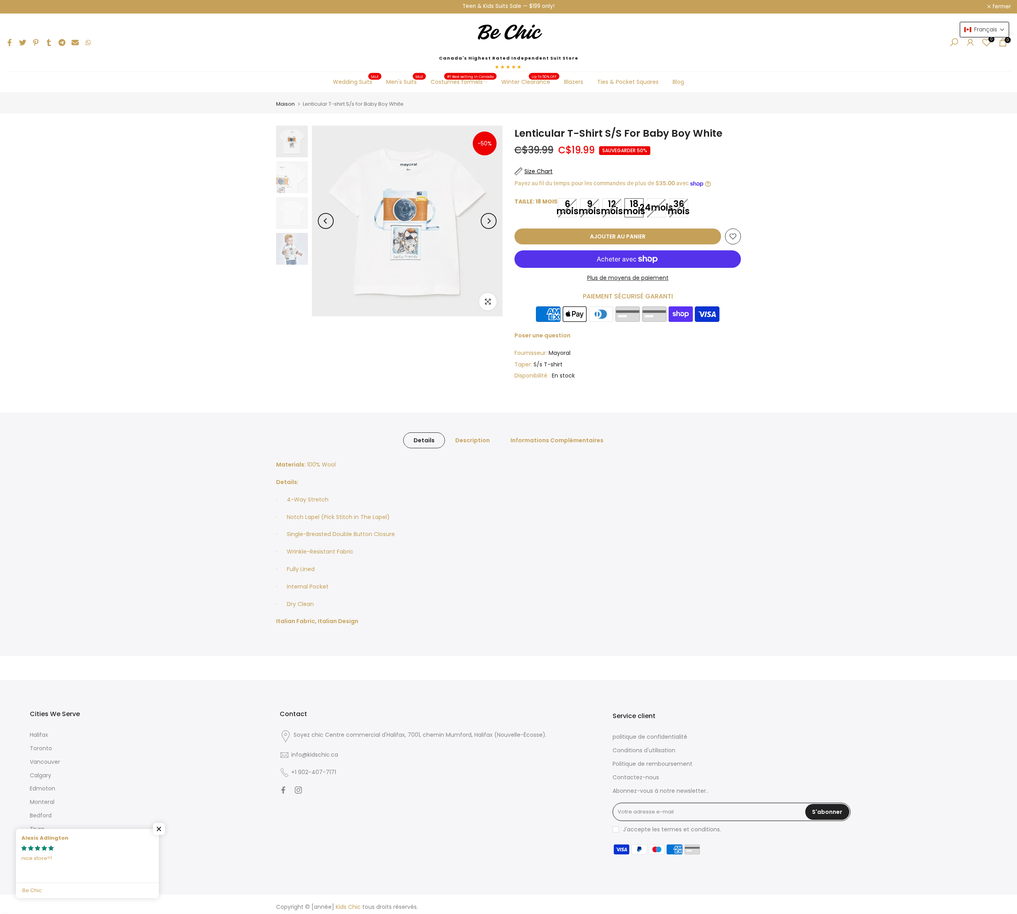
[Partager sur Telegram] (62, 42)
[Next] (489, 221)
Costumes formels (462, 81)
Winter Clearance (529, 81)
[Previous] (326, 221)
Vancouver (45, 762)
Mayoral (559, 353)
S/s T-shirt (548, 364)
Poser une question (542, 335)
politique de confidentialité (650, 737)
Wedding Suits (356, 81)
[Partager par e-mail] (75, 42)
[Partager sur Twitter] (22, 42)
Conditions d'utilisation (644, 750)
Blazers (573, 82)
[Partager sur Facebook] (9, 42)
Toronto (41, 748)
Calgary (40, 775)
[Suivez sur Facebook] (283, 790)
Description (472, 440)
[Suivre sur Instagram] (298, 790)
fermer (20, 7)
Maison (285, 104)
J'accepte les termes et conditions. (672, 829)
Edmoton (42, 788)
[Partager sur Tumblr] (48, 42)
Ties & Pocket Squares (628, 82)
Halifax (39, 735)
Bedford (41, 815)
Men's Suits (404, 81)
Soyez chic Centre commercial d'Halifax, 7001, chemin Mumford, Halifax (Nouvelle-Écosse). (420, 735)
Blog (678, 82)
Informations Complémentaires (556, 440)
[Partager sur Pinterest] (35, 42)
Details (424, 440)
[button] (159, 829)
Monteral (42, 802)
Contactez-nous (636, 777)
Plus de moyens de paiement (628, 278)
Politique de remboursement (652, 764)
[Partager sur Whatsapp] (88, 42)
